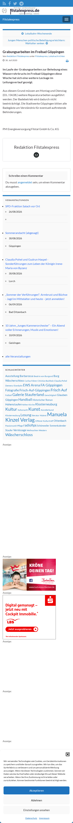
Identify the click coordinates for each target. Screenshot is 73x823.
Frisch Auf (59, 390)
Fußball (8, 395)
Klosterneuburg (46, 404)
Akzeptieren (36, 790)
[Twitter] (15, 3)
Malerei (43, 415)
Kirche (32, 404)
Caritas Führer (31, 381)
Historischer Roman (43, 399)
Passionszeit (11, 425)
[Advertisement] (29, 500)
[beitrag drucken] (67, 60)
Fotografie (12, 390)
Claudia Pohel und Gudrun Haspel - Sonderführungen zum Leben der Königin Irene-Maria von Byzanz (34, 264)
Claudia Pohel (60, 380)
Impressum (44, 818)
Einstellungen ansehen (36, 810)
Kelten (25, 404)
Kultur (11, 409)
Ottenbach (60, 420)
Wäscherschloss (19, 434)
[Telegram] (21, 3)
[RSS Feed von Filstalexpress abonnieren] (4, 3)
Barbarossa (26, 376)
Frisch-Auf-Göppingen (34, 390)
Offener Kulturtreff (44, 421)
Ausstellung (12, 376)
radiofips (29, 425)
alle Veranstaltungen (17, 356)
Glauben (62, 395)
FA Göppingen (51, 385)
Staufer (9, 430)
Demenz (9, 385)
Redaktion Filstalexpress (18, 56)
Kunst (34, 409)
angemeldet (25, 182)
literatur (35, 415)
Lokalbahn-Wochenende (38, 33)
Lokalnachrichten (57, 56)
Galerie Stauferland (28, 394)
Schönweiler (43, 425)
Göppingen (11, 399)
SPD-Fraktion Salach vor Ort (22, 206)
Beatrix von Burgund (43, 376)
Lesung (26, 415)
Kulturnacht (23, 410)
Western (43, 430)
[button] (67, 754)
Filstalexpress (11, 19)
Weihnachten (32, 430)
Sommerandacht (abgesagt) (22, 232)
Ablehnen (36, 800)
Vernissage (19, 430)
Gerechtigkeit (50, 395)
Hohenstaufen (13, 404)
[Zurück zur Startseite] (36, 11)
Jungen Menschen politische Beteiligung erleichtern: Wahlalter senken (36, 42)
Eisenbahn (18, 385)
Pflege (20, 425)
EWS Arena (31, 385)
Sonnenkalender (58, 425)
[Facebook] (9, 3)
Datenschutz (31, 818)
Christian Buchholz (46, 381)
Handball (25, 399)
